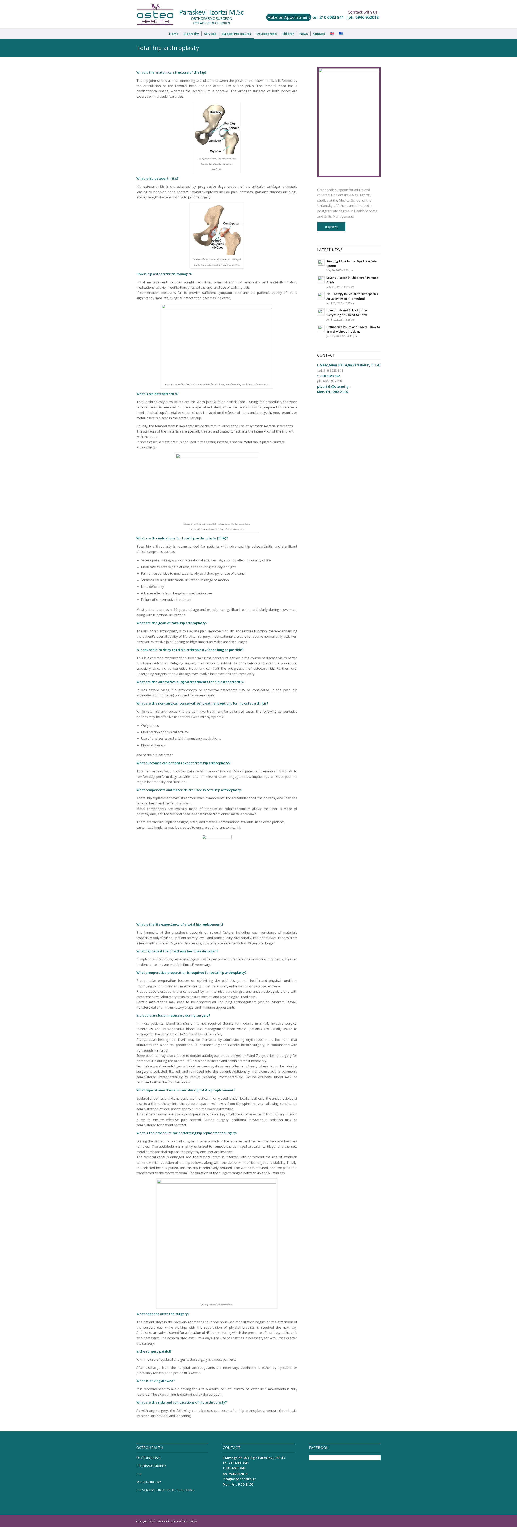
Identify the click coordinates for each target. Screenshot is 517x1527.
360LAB (193, 1521)
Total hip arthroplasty (167, 48)
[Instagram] (372, 1521)
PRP (139, 1474)
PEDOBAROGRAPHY (151, 1466)
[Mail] (378, 1521)
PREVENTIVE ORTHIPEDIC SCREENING (165, 1490)
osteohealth (163, 1521)
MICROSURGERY (148, 1482)
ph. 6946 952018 (363, 17)
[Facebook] (366, 1521)
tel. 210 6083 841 (328, 17)
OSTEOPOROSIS (148, 1458)
